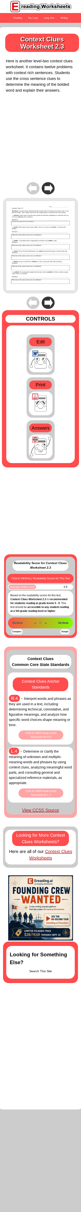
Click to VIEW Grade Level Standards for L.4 (40, 793)
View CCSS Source (40, 810)
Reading (17, 18)
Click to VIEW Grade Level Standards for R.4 (40, 735)
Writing (64, 18)
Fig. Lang (33, 18)
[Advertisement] (40, 140)
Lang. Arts (49, 18)
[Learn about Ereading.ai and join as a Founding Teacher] (40, 907)
